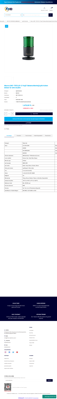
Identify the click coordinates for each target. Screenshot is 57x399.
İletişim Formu (32, 337)
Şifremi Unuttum (32, 335)
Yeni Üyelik (31, 330)
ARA (50, 14)
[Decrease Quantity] (5, 113)
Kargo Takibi (31, 342)
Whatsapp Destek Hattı (50, 396)
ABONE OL (49, 380)
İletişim (30, 345)
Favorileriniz (31, 363)
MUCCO (17, 93)
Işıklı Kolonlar (19, 91)
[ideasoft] (21, 398)
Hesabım (31, 358)
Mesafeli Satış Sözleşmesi (9, 361)
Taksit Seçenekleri (38, 135)
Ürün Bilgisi (9, 135)
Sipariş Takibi (31, 361)
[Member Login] (44, 8)
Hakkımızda (6, 358)
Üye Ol (46, 10)
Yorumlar (19, 135)
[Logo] (9, 9)
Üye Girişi (31, 332)
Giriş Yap (42, 10)
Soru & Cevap (28, 135)
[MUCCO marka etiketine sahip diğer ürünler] (8, 80)
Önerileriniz (48, 135)
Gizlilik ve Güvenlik (7, 363)
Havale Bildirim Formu (33, 340)
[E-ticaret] (28, 398)
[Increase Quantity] (12, 113)
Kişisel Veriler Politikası (8, 368)
